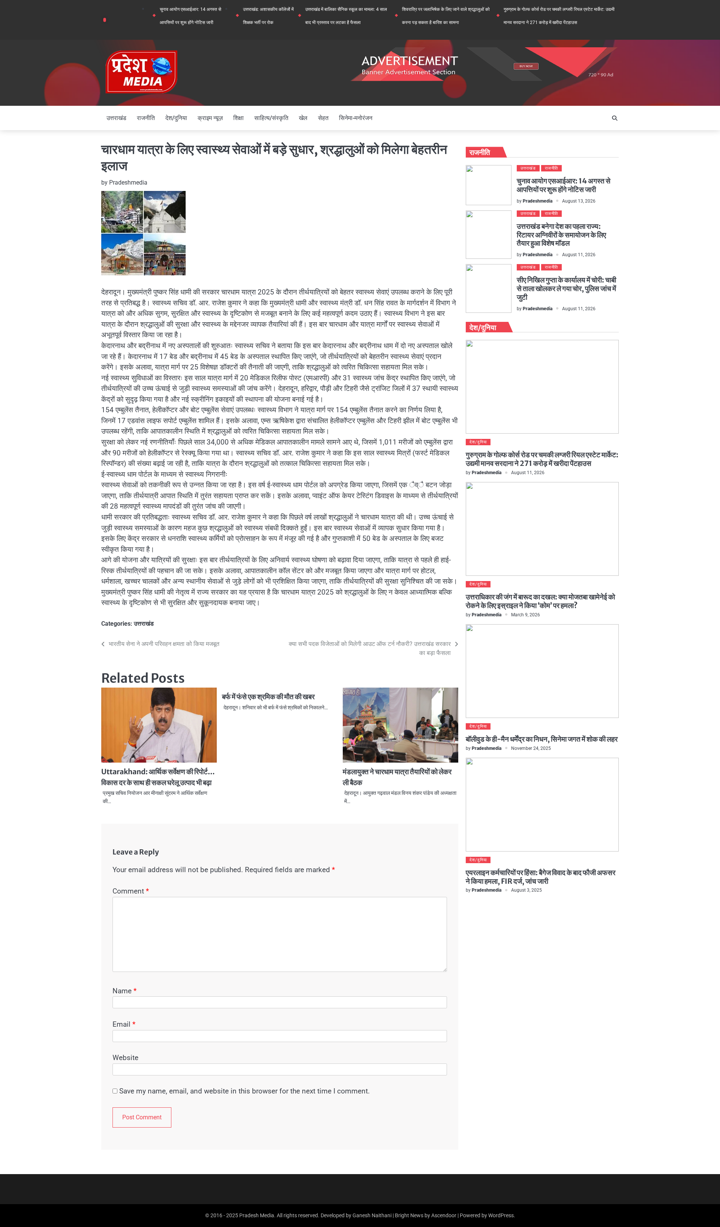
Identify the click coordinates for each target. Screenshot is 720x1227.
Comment (130, 891)
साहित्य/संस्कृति (271, 118)
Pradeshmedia (128, 182)
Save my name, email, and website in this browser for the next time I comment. (244, 1091)
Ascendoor (443, 1215)
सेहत (323, 118)
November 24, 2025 (531, 748)
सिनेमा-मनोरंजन (355, 118)
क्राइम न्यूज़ (210, 118)
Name (124, 991)
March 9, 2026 (525, 614)
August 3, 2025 (526, 890)
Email (123, 1024)
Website (125, 1057)
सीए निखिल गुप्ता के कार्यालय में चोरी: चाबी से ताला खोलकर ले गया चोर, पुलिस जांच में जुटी (566, 288)
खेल (303, 118)
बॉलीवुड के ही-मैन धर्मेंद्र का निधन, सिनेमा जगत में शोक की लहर (542, 738)
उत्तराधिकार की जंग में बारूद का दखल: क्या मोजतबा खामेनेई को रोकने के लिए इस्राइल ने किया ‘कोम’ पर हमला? (540, 601)
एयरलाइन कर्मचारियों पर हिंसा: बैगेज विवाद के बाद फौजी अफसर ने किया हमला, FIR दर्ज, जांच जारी (540, 877)
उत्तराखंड (116, 118)
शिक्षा (238, 118)
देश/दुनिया (176, 118)
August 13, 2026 (579, 201)
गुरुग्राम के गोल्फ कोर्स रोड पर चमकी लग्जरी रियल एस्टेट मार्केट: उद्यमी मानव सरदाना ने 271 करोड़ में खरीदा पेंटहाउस (542, 459)
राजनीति (146, 118)
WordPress (501, 1215)
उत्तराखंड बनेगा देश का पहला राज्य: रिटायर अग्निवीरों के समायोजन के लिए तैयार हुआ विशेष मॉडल (561, 235)
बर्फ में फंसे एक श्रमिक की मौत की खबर (268, 696)
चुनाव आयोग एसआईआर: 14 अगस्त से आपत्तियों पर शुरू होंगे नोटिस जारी (563, 185)
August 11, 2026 (579, 254)
